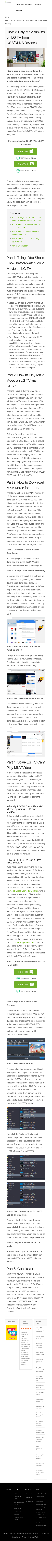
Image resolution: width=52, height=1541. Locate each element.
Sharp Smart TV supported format (40, 1414)
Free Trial (23, 151)
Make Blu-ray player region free (40, 1523)
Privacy (24, 1537)
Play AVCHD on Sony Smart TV (39, 1423)
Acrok (17, 1533)
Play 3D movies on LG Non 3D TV (40, 1369)
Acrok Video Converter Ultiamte (24, 891)
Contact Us (29, 1501)
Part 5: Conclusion (19, 246)
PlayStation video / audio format (40, 1472)
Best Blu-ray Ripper (40, 1493)
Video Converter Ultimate (18, 1496)
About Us (29, 1497)
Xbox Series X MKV (42, 1525)
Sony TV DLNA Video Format (39, 1448)
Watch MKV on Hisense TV (39, 1378)
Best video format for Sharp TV (39, 1345)
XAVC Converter (39, 1499)
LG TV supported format (24, 942)
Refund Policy (34, 1537)
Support (19, 10)
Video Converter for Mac (19, 1517)
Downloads (37, 4)
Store (18, 4)
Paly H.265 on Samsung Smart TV (40, 1439)
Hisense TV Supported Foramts (39, 1361)
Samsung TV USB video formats (40, 1456)
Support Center (30, 1494)
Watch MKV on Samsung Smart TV (40, 1329)
